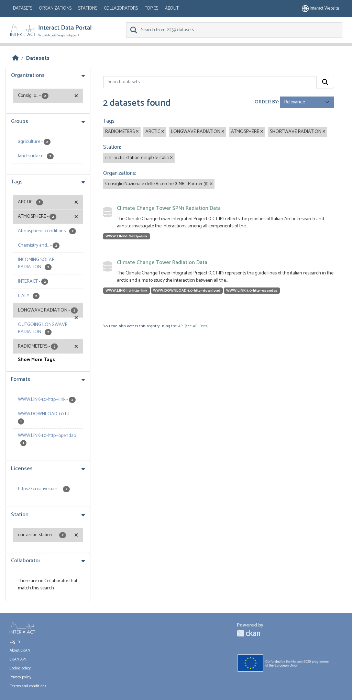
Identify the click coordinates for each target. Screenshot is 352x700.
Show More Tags (36, 360)
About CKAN (20, 650)
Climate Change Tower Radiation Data (162, 262)
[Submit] (325, 82)
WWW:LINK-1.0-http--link (126, 236)
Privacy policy (20, 677)
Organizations (55, 8)
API (181, 326)
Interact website (324, 8)
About (172, 8)
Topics (151, 8)
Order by (266, 102)
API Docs (200, 326)
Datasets (22, 8)
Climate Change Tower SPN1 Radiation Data (169, 208)
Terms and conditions (28, 686)
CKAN (248, 633)
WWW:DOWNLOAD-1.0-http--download (186, 290)
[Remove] (137, 132)
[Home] (15, 58)
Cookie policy (20, 668)
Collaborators (121, 8)
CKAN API (18, 659)
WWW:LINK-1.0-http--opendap (251, 290)
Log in (15, 642)
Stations (87, 8)
